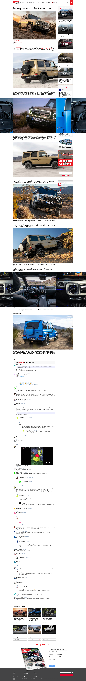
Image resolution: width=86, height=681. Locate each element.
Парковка (26, 673)
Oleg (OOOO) (18, 593)
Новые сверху (52, 359)
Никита (26, 417)
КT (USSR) (18, 525)
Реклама (36, 676)
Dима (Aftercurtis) (19, 445)
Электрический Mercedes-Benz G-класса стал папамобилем (48, 636)
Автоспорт (15, 676)
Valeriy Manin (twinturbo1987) (21, 373)
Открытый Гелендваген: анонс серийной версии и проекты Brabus (19, 619)
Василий (29, 521)
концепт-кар (18, 47)
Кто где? (25, 675)
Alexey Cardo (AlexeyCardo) (21, 566)
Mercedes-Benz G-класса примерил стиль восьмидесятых (18, 636)
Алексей (30, 481)
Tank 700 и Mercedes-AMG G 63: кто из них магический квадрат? (34, 636)
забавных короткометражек (47, 48)
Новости (22, 2)
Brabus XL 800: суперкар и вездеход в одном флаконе (48, 619)
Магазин (55, 2)
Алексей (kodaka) (22, 477)
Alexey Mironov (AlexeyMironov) (21, 508)
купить (52, 665)
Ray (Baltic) (18, 436)
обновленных (20, 89)
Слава (25, 557)
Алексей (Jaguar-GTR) (20, 577)
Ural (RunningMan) (19, 440)
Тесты (27, 2)
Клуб (25, 676)
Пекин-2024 (23, 358)
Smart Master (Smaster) (20, 387)
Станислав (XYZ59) (19, 531)
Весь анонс (51, 662)
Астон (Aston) (18, 468)
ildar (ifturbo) (18, 364)
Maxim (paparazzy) (19, 472)
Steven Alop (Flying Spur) (20, 536)
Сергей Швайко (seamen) (20, 486)
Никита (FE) (18, 403)
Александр (31, 586)
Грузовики (31, 2)
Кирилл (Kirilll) (21, 417)
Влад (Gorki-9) (18, 561)
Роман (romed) (19, 512)
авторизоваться (21, 362)
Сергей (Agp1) (21, 557)
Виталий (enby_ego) (19, 597)
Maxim (26, 477)
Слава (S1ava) (18, 553)
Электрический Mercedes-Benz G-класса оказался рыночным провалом (34, 619)
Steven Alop (28, 541)
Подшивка (38, 2)
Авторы (35, 672)
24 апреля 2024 (20, 40)
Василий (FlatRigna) (22, 517)
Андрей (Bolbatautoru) (20, 393)
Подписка (48, 2)
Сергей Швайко (27, 495)
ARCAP (43, 2)
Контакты (36, 675)
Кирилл (27, 423)
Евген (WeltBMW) (19, 549)
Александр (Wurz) (19, 582)
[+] (16, 371)
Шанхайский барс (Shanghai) (21, 399)
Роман (27, 517)
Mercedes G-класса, (17, 358)
